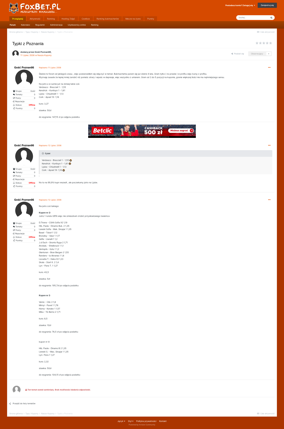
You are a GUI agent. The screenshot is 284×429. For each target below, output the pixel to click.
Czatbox (86, 18)
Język (120, 421)
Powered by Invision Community (142, 425)
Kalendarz (25, 25)
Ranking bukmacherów (108, 18)
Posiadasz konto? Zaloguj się (239, 5)
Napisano (50, 67)
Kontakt (163, 421)
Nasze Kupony (44, 55)
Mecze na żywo (133, 18)
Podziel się (238, 53)
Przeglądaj (17, 18)
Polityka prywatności (146, 421)
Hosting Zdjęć (68, 18)
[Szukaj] (271, 17)
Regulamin (40, 25)
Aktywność (35, 18)
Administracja (56, 25)
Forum (13, 25)
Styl (130, 421)
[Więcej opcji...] (269, 67)
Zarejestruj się (267, 5)
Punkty (150, 18)
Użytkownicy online (77, 25)
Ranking (94, 25)
